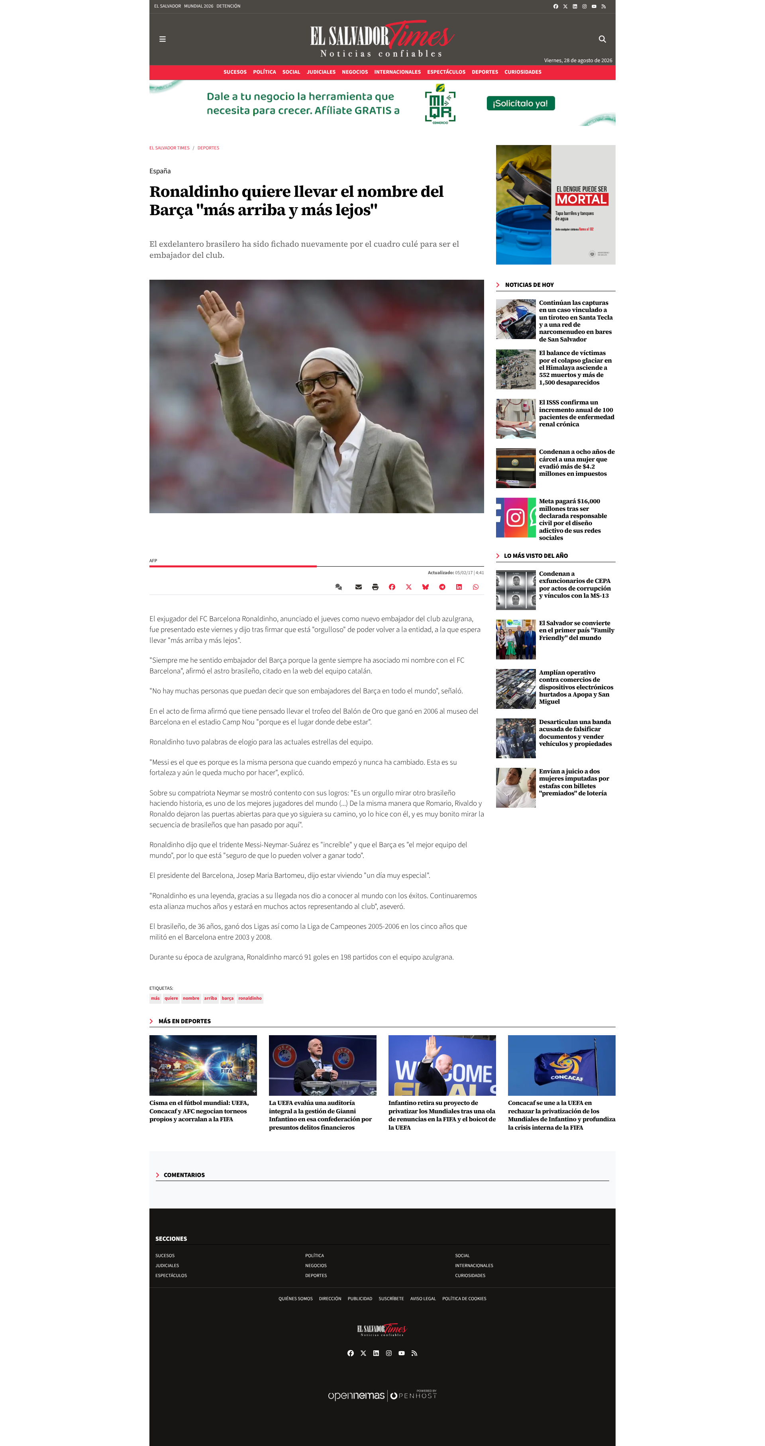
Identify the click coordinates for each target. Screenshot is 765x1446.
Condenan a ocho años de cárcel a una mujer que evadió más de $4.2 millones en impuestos (577, 462)
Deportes (208, 148)
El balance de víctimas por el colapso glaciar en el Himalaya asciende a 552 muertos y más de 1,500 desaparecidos (575, 368)
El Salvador (167, 6)
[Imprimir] (375, 586)
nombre (191, 998)
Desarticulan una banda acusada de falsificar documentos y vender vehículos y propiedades (575, 733)
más (155, 998)
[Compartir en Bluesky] (425, 586)
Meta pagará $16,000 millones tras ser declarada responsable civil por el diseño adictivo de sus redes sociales (573, 519)
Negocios (316, 1265)
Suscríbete (391, 1298)
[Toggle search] (602, 39)
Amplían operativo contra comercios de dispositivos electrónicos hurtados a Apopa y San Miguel (576, 687)
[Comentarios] (340, 586)
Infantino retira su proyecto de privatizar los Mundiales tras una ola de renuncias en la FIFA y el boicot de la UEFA (442, 1115)
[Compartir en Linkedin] (459, 586)
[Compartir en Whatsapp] (475, 586)
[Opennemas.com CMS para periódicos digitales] (382, 1404)
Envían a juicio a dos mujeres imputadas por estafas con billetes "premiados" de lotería (574, 782)
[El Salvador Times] (382, 39)
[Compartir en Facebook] (392, 586)
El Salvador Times (169, 148)
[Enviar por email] (358, 586)
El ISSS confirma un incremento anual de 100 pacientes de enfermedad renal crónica (576, 413)
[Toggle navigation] (162, 39)
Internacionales (474, 1265)
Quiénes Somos (296, 1298)
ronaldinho (250, 998)
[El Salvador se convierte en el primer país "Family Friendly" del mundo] (516, 639)
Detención (228, 6)
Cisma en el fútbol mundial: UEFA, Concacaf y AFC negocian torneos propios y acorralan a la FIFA (199, 1111)
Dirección (330, 1298)
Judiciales (167, 1265)
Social (462, 1255)
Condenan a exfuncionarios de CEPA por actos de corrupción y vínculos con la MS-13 (575, 584)
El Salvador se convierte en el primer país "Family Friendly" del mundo (576, 630)
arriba (210, 998)
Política (314, 1255)
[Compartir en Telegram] (442, 586)
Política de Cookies (464, 1298)
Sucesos (165, 1255)
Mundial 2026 (198, 6)
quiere (171, 998)
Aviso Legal (423, 1298)
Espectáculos (171, 1275)
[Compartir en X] (408, 586)
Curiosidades (470, 1275)
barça (228, 998)
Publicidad (360, 1298)
